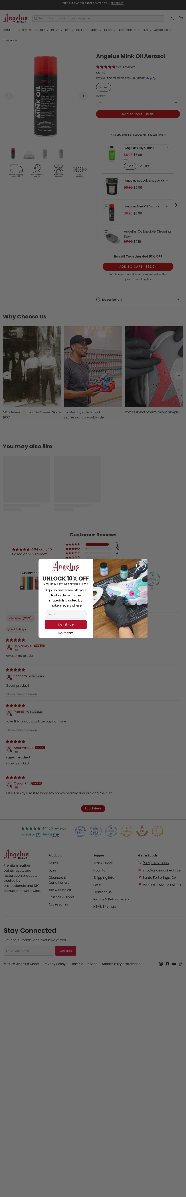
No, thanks (65, 632)
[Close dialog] (141, 565)
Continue (66, 624)
